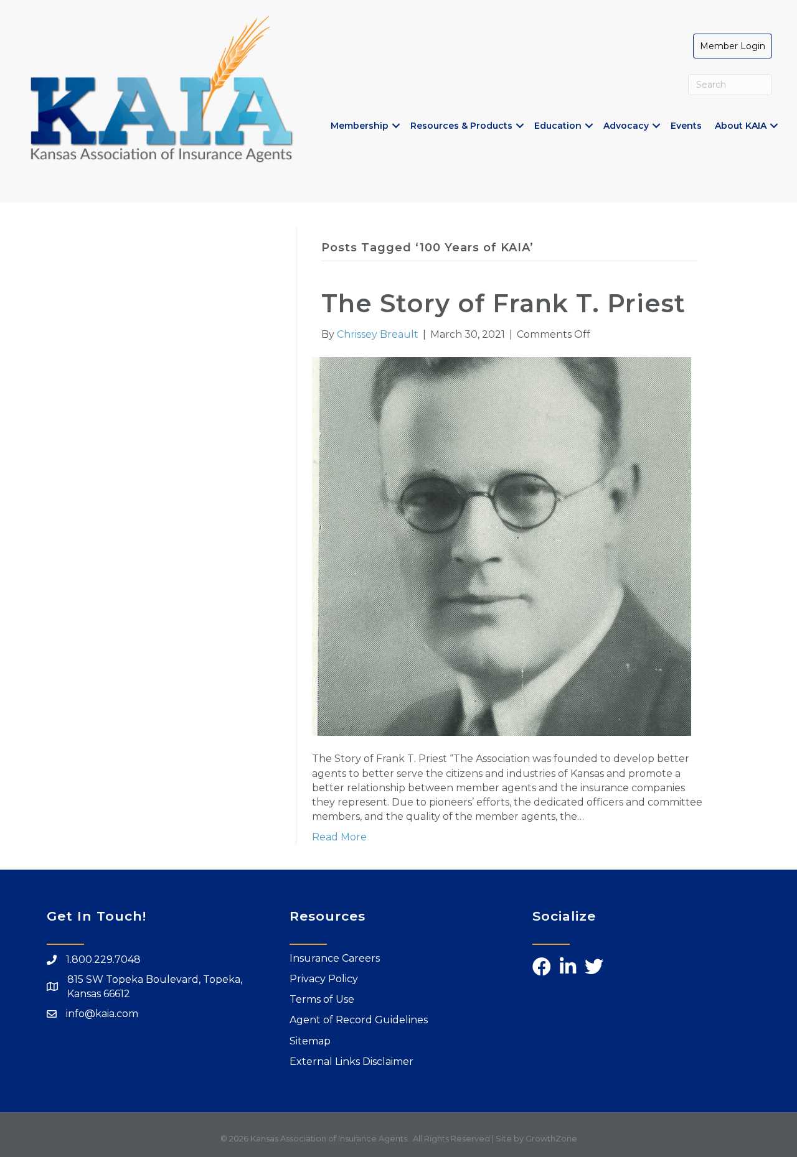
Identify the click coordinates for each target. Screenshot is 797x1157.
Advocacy (626, 125)
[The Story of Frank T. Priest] (501, 546)
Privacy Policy (324, 979)
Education (558, 125)
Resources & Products (461, 125)
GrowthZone (551, 1138)
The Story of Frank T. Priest (503, 303)
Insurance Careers (335, 958)
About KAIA (740, 125)
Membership (360, 125)
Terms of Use (322, 999)
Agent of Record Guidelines (359, 1020)
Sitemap (310, 1041)
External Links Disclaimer (351, 1061)
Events (686, 125)
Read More (339, 837)
